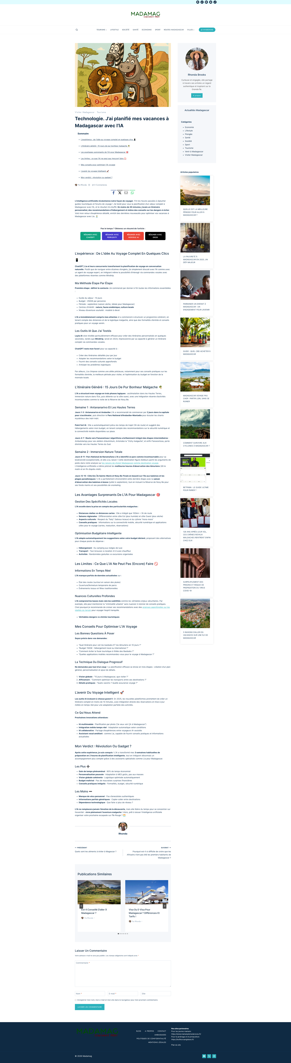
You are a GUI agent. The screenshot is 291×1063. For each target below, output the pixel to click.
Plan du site (176, 1045)
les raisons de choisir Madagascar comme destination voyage (130, 463)
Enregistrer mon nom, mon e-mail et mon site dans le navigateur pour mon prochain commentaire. (117, 1000)
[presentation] (99, 892)
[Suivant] (164, 906)
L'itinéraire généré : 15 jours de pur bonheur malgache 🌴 (105, 146)
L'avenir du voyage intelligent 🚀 (95, 171)
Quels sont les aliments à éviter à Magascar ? (95, 850)
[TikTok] (215, 2)
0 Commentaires (100, 185)
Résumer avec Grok (155, 236)
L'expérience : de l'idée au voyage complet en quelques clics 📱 (108, 139)
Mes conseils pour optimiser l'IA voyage (98, 165)
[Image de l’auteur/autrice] (76, 185)
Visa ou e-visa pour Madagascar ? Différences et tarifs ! (144, 913)
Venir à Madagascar (194, 151)
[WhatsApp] (132, 193)
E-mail (112, 994)
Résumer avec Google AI (133, 236)
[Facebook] (197, 2)
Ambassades (160, 1035)
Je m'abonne (207, 29)
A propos (149, 1031)
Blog (138, 1031)
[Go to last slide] (81, 906)
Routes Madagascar (174, 29)
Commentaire (83, 963)
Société (125, 29)
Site (143, 994)
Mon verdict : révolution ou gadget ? (96, 177)
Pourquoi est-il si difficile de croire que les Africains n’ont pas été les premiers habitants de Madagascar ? (149, 853)
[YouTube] (210, 2)
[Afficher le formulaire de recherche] (77, 30)
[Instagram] (206, 2)
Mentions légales (157, 1042)
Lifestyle (114, 29)
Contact (162, 1031)
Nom (79, 994)
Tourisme (101, 112)
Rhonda (84, 185)
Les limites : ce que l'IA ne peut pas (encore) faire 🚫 (103, 158)
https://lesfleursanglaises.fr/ (182, 1039)
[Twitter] (202, 2)
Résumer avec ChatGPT (90, 236)
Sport (158, 29)
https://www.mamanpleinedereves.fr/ (186, 1034)
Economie (147, 29)
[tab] (118, 933)
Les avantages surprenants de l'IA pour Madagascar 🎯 (104, 152)
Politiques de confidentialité (151, 1038)
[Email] (126, 193)
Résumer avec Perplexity (112, 236)
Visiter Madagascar (85, 112)
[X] (120, 193)
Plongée (188, 134)
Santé (135, 29)
